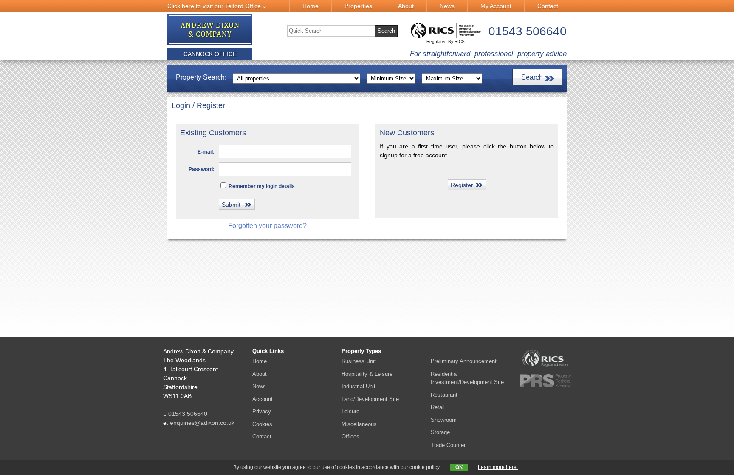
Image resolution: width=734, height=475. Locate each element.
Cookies (262, 424)
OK (459, 467)
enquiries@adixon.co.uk (202, 422)
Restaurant (444, 395)
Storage (440, 432)
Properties (358, 6)
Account (262, 399)
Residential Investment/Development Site (467, 378)
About (406, 6)
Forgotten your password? (267, 225)
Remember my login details (261, 186)
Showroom (444, 420)
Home (310, 6)
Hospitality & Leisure (367, 374)
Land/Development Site (370, 399)
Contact (547, 6)
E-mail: (206, 152)
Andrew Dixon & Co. (210, 30)
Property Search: (201, 77)
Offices (350, 436)
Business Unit (359, 361)
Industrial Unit (358, 386)
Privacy (261, 411)
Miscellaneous (359, 424)
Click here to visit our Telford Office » (216, 6)
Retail (438, 407)
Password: (202, 169)
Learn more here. (498, 467)
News (447, 6)
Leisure (350, 411)
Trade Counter (448, 445)
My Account (495, 6)
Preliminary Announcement (464, 361)
